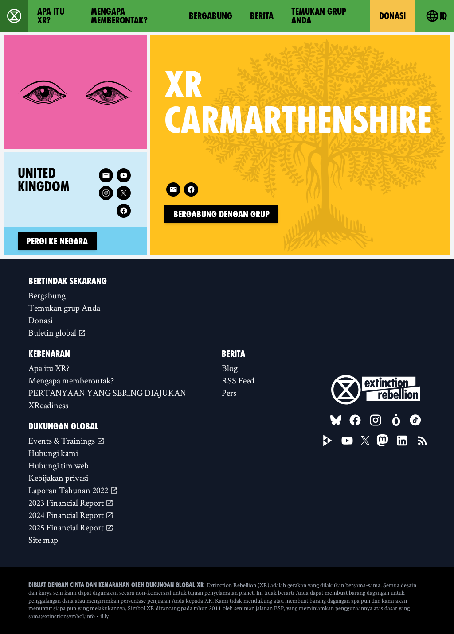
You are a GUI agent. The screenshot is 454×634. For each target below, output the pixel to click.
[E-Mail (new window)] (173, 189)
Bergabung (210, 16)
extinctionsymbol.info (68, 616)
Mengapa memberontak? (119, 16)
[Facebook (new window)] (191, 189)
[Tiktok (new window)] (415, 420)
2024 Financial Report (67, 515)
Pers (229, 392)
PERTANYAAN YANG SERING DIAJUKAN (107, 392)
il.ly (104, 616)
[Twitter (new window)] (124, 193)
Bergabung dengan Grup (221, 214)
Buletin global (53, 332)
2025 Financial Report (67, 527)
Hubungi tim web (58, 465)
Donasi (392, 16)
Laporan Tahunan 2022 (69, 490)
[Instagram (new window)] (106, 193)
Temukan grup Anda (318, 16)
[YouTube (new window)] (347, 440)
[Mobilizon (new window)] (396, 420)
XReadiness (48, 405)
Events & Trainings (62, 440)
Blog (230, 368)
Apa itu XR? (50, 16)
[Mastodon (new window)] (382, 440)
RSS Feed (238, 380)
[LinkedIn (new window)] (402, 440)
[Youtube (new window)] (124, 175)
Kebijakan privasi (58, 477)
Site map (43, 539)
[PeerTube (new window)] (327, 440)
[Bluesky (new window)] (336, 420)
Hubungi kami (53, 453)
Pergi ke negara (57, 241)
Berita (262, 16)
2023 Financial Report (67, 502)
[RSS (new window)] (422, 440)
